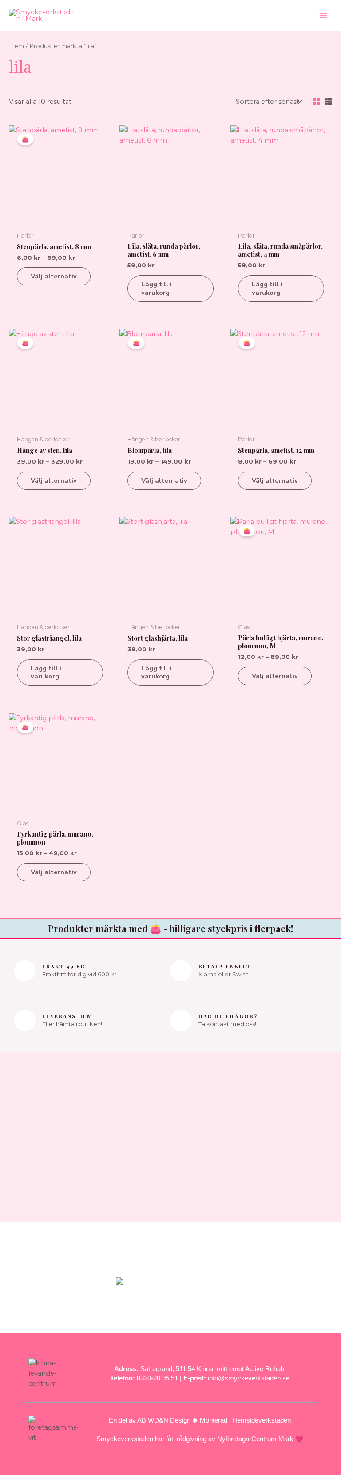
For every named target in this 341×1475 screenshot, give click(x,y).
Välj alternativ (54, 276)
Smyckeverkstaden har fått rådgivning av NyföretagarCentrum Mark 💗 (200, 1439)
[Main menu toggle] (323, 15)
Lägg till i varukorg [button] (156, 288)
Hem (16, 45)
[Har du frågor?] (181, 1020)
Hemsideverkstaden (261, 1420)
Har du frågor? (228, 1015)
